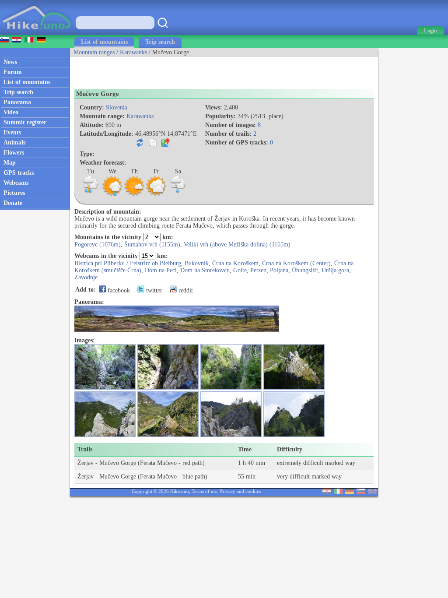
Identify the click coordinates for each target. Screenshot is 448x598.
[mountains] (37, 33)
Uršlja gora (335, 270)
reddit (185, 290)
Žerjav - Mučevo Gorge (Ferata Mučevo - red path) (141, 463)
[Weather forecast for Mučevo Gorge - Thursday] (134, 195)
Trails (84, 449)
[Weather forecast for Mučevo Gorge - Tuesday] (91, 195)
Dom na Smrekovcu (205, 270)
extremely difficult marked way (316, 463)
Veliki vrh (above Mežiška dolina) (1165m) (237, 244)
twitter (153, 290)
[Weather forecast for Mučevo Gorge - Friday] (156, 195)
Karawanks (133, 52)
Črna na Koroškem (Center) (296, 263)
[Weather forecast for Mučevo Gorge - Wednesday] (112, 195)
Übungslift (305, 270)
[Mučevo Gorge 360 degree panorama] (176, 330)
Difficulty (289, 449)
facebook (118, 290)
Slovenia (116, 107)
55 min (247, 476)
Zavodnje (86, 277)
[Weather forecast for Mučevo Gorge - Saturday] (178, 195)
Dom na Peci (161, 270)
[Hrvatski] (326, 492)
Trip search (160, 42)
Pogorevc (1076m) (97, 244)
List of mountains (104, 42)
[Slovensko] (361, 492)
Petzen (258, 270)
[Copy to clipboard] (153, 145)
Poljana (279, 270)
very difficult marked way (309, 476)
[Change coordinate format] (140, 145)
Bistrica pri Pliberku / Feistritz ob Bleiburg (127, 263)
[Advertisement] (172, 70)
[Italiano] (338, 492)
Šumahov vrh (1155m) (152, 244)
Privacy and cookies (240, 491)
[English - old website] (372, 492)
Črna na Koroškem (235, 263)
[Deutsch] (349, 492)
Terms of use (204, 491)
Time (245, 449)
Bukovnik (197, 263)
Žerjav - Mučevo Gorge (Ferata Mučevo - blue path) (142, 476)
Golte (240, 270)
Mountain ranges (94, 52)
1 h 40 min (251, 463)
